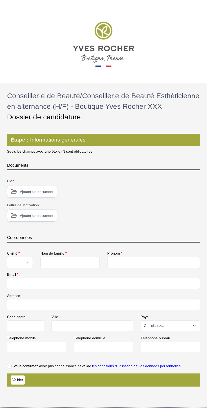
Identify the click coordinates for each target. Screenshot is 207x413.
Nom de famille (53, 253)
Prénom (114, 253)
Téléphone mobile (21, 338)
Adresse (13, 296)
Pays (144, 317)
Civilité (13, 253)
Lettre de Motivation (23, 205)
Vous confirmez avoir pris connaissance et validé (98, 366)
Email (12, 274)
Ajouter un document (36, 192)
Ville (54, 317)
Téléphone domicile (89, 338)
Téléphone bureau (155, 338)
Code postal (16, 317)
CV (10, 181)
